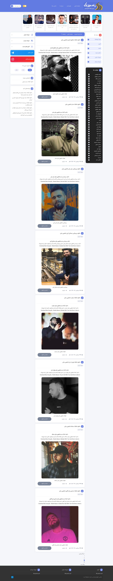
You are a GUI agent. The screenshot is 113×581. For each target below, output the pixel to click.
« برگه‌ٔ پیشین (82, 554)
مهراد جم (99, 149)
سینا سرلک (98, 131)
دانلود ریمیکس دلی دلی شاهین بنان (71, 169)
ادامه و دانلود (44, 97)
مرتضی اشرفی (98, 105)
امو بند (99, 157)
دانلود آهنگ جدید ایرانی (27, 82)
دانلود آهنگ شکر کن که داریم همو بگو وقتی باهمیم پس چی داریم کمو (22, 114)
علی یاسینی (98, 103)
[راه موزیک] (93, 6)
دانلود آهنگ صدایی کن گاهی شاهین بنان (69, 491)
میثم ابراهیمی (98, 74)
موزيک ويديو (27, 41)
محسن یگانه (98, 79)
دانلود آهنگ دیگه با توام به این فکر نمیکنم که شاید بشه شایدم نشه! (22, 94)
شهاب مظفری (98, 109)
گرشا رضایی (98, 118)
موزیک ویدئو (98, 62)
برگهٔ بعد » (82, 564)
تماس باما (54, 6)
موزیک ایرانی (98, 57)
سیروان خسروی (97, 142)
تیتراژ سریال (98, 94)
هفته (30, 70)
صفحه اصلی (77, 6)
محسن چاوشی (98, 101)
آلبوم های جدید (26, 46)
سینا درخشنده (98, 107)
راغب (100, 120)
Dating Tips (98, 39)
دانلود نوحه (98, 53)
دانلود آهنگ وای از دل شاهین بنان (71, 362)
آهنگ (99, 48)
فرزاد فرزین (98, 125)
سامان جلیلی (98, 144)
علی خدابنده (98, 153)
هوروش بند (98, 114)
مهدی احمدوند (97, 92)
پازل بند (99, 81)
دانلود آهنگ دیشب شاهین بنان (72, 298)
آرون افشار (98, 129)
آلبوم (100, 44)
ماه (23, 70)
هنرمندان (69, 6)
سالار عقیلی (98, 140)
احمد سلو (99, 122)
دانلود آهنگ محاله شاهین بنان (72, 426)
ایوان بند (99, 136)
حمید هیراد (98, 96)
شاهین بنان (98, 160)
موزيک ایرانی (27, 35)
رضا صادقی (98, 111)
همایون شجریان (97, 151)
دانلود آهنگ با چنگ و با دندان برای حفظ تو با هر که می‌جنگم (22, 109)
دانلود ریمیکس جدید (64, 177)
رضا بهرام (99, 98)
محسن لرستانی (97, 155)
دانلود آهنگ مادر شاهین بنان (72, 104)
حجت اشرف (98, 138)
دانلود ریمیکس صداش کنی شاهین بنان (70, 233)
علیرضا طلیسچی (97, 90)
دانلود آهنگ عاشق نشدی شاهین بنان (70, 40)
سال (17, 70)
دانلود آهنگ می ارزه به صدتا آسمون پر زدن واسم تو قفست (22, 104)
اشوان (99, 146)
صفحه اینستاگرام (29, 59)
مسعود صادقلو (97, 85)
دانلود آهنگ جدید (65, 48)
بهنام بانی (99, 127)
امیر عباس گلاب (98, 87)
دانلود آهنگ (77, 50)
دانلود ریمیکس (77, 179)
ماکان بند (99, 83)
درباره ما (61, 6)
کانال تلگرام (30, 52)
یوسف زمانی (98, 116)
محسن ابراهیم (98, 76)
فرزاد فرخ (99, 133)
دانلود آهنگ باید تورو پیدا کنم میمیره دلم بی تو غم (22, 99)
